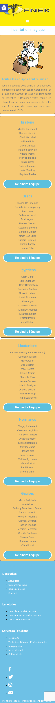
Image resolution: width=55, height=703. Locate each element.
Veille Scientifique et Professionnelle (27, 642)
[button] (4, 8)
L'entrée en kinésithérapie (22, 611)
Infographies (15, 646)
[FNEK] (27, 9)
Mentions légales (11, 701)
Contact (12, 593)
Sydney (47, 566)
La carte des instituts (19, 619)
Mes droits (13, 638)
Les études (9, 604)
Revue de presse (16, 589)
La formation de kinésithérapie (24, 615)
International (15, 650)
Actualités (13, 581)
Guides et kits (15, 654)
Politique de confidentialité (36, 701)
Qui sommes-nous (17, 585)
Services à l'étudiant (15, 631)
